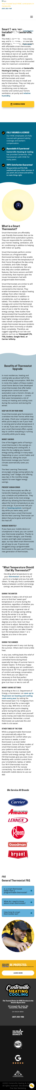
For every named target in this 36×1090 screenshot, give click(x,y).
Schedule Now (19, 104)
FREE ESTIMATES (11, 345)
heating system (15, 508)
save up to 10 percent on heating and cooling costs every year (17, 695)
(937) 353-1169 (7, 8)
